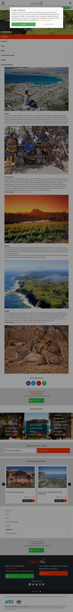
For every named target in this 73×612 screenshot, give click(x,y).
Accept (24, 24)
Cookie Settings (48, 24)
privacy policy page (45, 20)
